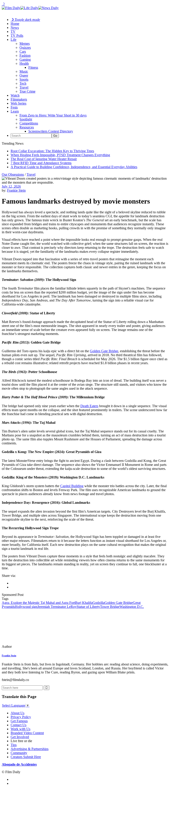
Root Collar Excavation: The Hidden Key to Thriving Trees (52, 151)
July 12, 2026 (11, 186)
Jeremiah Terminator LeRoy (57, 607)
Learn (15, 111)
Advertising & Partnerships (29, 749)
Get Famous (19, 721)
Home (15, 23)
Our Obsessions (13, 174)
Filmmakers (19, 99)
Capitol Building (71, 486)
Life (13, 39)
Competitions (28, 123)
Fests (14, 107)
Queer (23, 75)
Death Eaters (89, 406)
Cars (22, 51)
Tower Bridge (110, 607)
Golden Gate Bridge (104, 351)
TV (13, 31)
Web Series (18, 103)
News (15, 27)
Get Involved (20, 737)
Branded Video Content (27, 733)
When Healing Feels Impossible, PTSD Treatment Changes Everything (60, 155)
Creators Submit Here (26, 757)
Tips (14, 745)
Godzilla (98, 603)
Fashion (25, 55)
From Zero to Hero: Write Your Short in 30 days (53, 115)
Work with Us (20, 729)
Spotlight (25, 119)
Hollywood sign (26, 607)
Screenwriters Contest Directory (50, 131)
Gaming (25, 59)
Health (24, 63)
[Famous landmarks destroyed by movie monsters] (32, 646)
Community (19, 753)
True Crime (27, 91)
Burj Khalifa (84, 603)
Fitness (33, 67)
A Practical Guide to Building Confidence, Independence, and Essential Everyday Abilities (74, 167)
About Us (17, 713)
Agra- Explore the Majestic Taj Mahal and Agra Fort (38, 603)
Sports (23, 79)
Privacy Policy (21, 717)
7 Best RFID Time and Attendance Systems (41, 163)
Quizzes (25, 47)
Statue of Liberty (88, 607)
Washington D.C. (132, 607)
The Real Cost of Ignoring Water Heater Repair (44, 159)
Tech (22, 83)
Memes (24, 43)
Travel (23, 87)
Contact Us (18, 725)
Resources (26, 127)
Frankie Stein (16, 190)
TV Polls (17, 35)
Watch (15, 95)
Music (23, 71)
